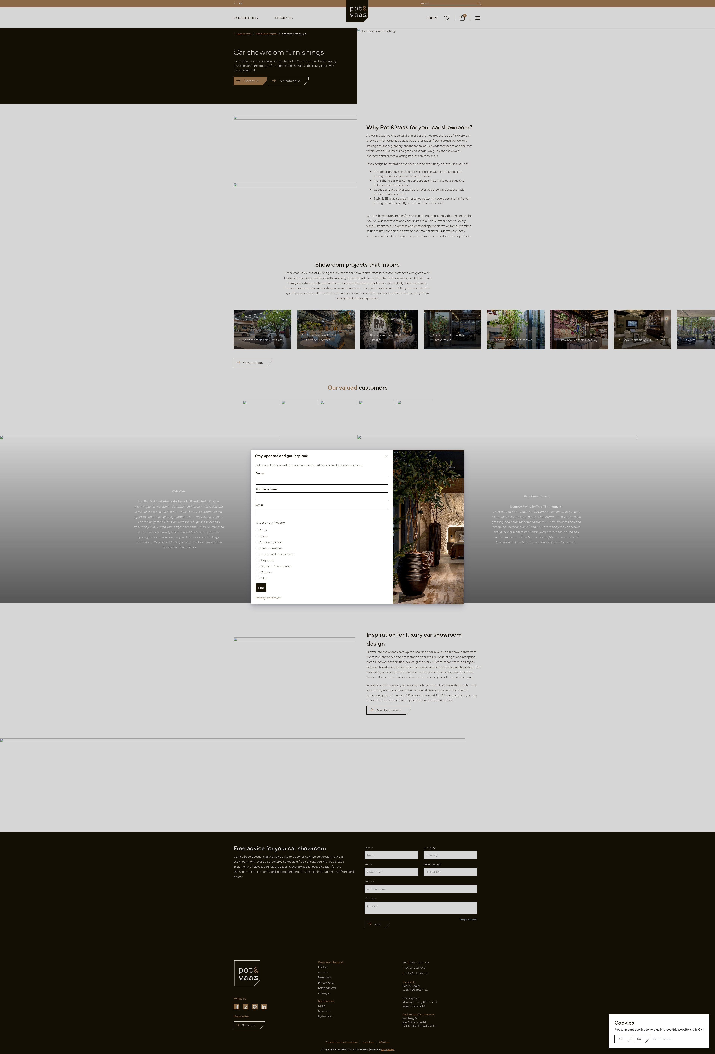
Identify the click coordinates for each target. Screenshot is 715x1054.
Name (260, 473)
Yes (620, 1039)
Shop (263, 530)
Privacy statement (268, 597)
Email (260, 504)
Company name (267, 489)
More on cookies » (662, 1038)
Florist (264, 536)
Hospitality (267, 560)
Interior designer (271, 548)
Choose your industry (270, 522)
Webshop (266, 572)
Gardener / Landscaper (276, 566)
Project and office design (277, 554)
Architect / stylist (271, 542)
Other (264, 578)
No (639, 1039)
